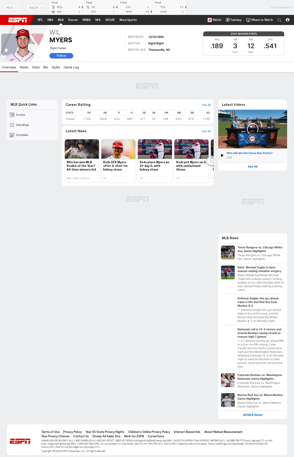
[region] (143, 116)
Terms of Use (50, 432)
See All (252, 166)
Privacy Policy (72, 432)
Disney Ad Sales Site (106, 436)
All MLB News (253, 415)
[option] (82, 160)
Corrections (156, 436)
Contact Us (81, 436)
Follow (61, 55)
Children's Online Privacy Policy (149, 432)
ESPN (17, 20)
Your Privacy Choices (55, 436)
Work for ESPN (134, 436)
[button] (279, 20)
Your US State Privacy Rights (104, 432)
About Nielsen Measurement (223, 432)
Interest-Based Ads (187, 432)
